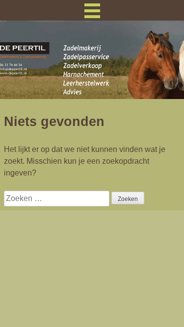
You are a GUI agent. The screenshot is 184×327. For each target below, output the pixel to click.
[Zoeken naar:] (57, 198)
